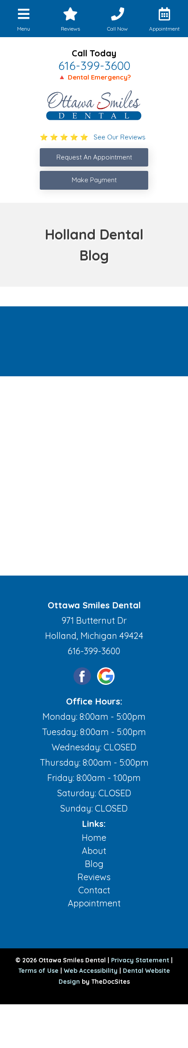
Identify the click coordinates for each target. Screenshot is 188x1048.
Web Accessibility (91, 971)
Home (94, 837)
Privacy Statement (140, 960)
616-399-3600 (94, 65)
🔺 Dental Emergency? (94, 77)
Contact (94, 890)
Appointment (94, 903)
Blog (94, 863)
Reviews (94, 876)
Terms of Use (38, 971)
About (94, 850)
